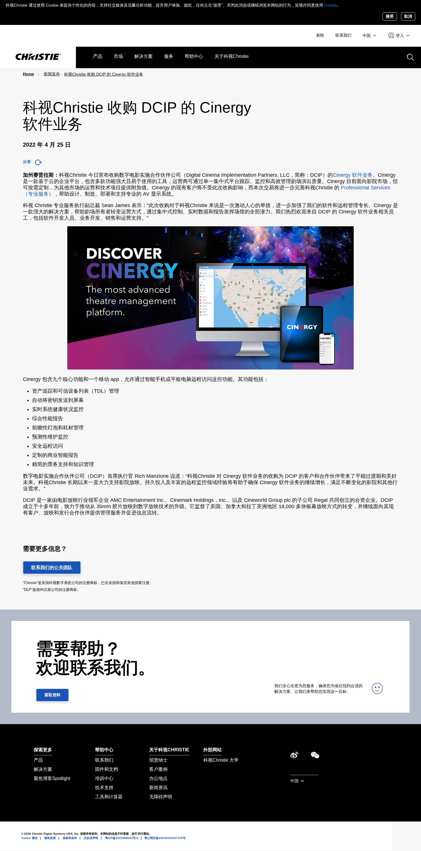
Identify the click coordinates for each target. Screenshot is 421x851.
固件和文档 (106, 769)
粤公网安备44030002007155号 (165, 838)
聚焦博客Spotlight (52, 778)
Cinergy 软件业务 (353, 175)
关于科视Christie (232, 56)
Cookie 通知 (29, 838)
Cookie (330, 5)
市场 (118, 56)
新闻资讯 (158, 787)
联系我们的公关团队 (51, 567)
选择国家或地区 (304, 771)
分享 (27, 162)
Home (28, 74)
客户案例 (158, 769)
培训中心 (104, 778)
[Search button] (409, 56)
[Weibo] (294, 756)
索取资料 (52, 695)
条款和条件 (70, 838)
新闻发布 (52, 74)
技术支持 (104, 787)
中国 (367, 35)
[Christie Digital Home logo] (38, 57)
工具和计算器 (109, 796)
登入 (400, 35)
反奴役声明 (91, 838)
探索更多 (43, 749)
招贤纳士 (158, 760)
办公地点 (158, 778)
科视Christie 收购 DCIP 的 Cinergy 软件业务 (103, 74)
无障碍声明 (160, 796)
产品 (97, 56)
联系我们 (343, 35)
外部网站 (212, 749)
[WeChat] (315, 756)
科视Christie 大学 (221, 760)
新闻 (320, 35)
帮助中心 (194, 56)
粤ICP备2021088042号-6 (121, 838)
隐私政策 (50, 838)
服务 (168, 56)
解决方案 (143, 56)
